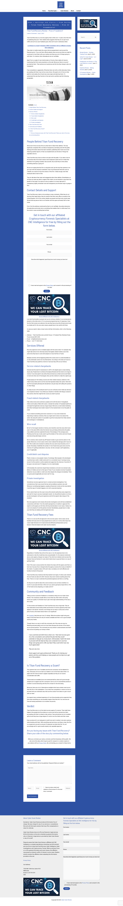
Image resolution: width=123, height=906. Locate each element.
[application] (57, 11)
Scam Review (65, 22)
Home (44, 10)
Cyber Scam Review (66, 900)
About (72, 10)
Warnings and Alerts (45, 22)
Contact (78, 10)
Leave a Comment (32, 33)
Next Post (71, 751)
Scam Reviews (64, 10)
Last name (49, 237)
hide (35, 105)
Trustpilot (31, 615)
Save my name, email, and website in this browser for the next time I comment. (52, 789)
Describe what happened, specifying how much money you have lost (49, 259)
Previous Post (27, 751)
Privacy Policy (49, 285)
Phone (49, 252)
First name (49, 229)
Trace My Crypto (52, 10)
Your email (49, 244)
